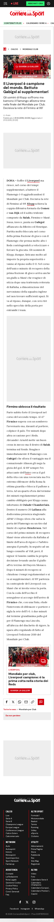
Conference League (15, 830)
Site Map (35, 861)
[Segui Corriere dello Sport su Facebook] (20, 902)
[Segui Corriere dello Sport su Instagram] (34, 902)
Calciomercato (12, 836)
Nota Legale (11, 880)
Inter (28, 472)
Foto (33, 877)
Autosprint (10, 849)
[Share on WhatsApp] (19, 702)
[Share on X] (13, 702)
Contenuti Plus (12, 23)
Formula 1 (35, 815)
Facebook (14, 909)
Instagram (25, 909)
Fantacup (10, 864)
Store (33, 852)
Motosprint (11, 855)
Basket (34, 821)
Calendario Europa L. (40, 888)
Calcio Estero (12, 833)
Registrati (35, 864)
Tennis (34, 824)
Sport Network (12, 861)
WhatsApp (39, 909)
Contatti (9, 874)
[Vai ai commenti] (41, 702)
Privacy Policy (12, 888)
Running (34, 827)
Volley (33, 830)
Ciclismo (35, 836)
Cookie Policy (12, 885)
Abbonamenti (37, 846)
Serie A (9, 818)
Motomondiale (37, 818)
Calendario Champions (36, 884)
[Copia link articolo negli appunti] (32, 702)
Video (33, 874)
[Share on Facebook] (6, 702)
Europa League (12, 827)
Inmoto (9, 852)
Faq (7, 894)
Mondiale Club (30, 49)
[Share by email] (26, 702)
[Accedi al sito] (49, 4)
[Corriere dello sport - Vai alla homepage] (27, 13)
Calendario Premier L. (40, 891)
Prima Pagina (36, 849)
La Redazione (12, 877)
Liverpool (14, 670)
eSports (34, 833)
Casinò (34, 894)
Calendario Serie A (36, 23)
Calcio (14, 49)
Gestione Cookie (13, 883)
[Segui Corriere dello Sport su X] (27, 902)
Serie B (9, 821)
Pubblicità (35, 855)
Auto (8, 846)
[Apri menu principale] (5, 4)
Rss (32, 858)
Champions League (14, 824)
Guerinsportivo (12, 858)
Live (15, 3)
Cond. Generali (12, 891)
